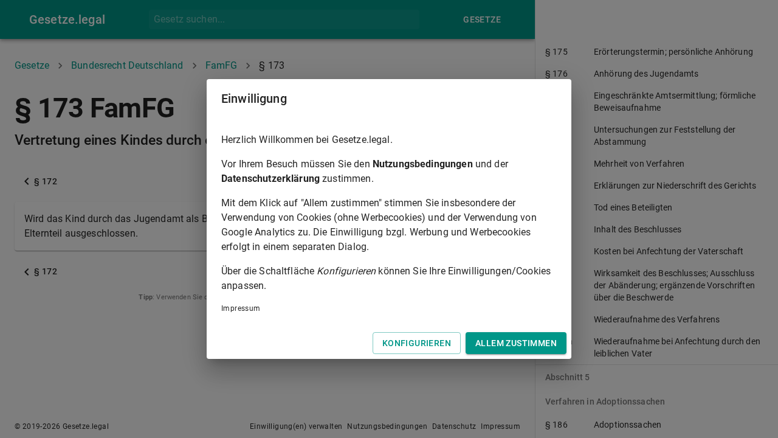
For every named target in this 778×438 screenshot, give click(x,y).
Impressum (241, 308)
